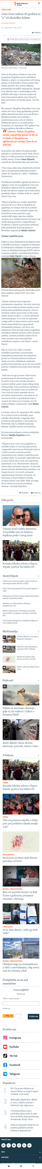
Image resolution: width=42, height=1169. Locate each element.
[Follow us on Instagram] (19, 1145)
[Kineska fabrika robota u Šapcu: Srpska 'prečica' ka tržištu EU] (21, 550)
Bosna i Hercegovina (12, 889)
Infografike (8, 855)
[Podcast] (21, 1166)
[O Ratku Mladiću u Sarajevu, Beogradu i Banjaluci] (9, 639)
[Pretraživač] (33, 1166)
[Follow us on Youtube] (14, 1145)
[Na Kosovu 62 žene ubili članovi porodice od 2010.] (9, 659)
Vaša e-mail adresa (11, 999)
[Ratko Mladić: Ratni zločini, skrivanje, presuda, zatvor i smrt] (21, 729)
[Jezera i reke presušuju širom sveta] (9, 669)
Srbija (5, 783)
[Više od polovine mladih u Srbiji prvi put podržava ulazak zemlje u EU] (21, 804)
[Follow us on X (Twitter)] (8, 1145)
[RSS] (24, 1145)
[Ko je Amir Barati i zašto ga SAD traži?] (21, 913)
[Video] (8, 1166)
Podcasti (8, 680)
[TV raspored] (29, 1145)
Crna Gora (6, 10)
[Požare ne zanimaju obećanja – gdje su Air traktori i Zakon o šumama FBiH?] (21, 695)
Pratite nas (33, 1017)
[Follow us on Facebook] (3, 1145)
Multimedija (10, 631)
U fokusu (8, 755)
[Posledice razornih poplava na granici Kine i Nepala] (9, 649)
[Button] (36, 32)
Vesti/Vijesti (10, 576)
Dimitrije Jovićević (8, 23)
